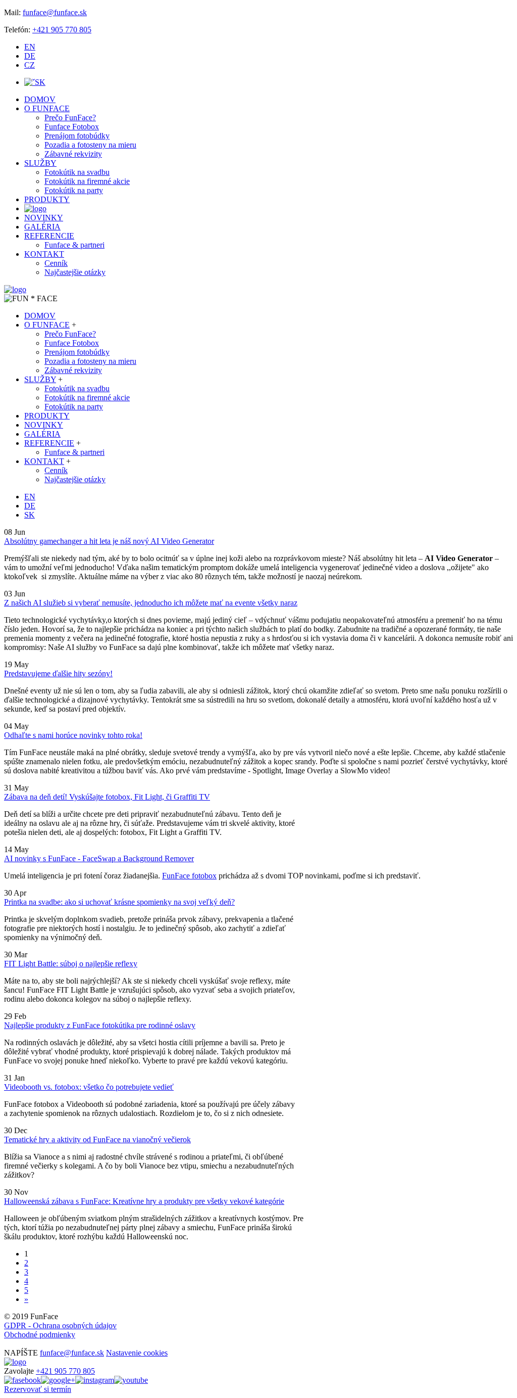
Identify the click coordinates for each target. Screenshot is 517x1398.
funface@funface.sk (55, 12)
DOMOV (40, 99)
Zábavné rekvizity (73, 154)
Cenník (56, 263)
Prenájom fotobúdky (77, 135)
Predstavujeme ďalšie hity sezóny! (58, 673)
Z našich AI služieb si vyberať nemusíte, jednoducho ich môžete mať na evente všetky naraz (150, 602)
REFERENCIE (49, 235)
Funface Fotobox (71, 126)
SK (40, 82)
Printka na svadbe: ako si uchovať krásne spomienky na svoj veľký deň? (119, 902)
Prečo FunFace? (70, 117)
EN (29, 46)
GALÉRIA (42, 226)
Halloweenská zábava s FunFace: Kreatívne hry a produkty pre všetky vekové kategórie (144, 1201)
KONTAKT (44, 254)
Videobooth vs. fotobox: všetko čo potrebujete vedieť (89, 1087)
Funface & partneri (74, 245)
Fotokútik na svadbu (77, 172)
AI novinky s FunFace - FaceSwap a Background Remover (99, 858)
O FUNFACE (47, 108)
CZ (29, 65)
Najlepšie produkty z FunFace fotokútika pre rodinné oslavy (99, 1025)
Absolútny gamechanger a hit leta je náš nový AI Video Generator (109, 541)
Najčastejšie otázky (75, 272)
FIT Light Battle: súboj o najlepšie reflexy (70, 963)
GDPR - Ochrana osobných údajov (60, 1325)
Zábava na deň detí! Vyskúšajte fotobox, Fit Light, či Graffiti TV (107, 797)
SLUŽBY (40, 163)
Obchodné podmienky (39, 1334)
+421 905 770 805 (61, 29)
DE (29, 56)
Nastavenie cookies (137, 1352)
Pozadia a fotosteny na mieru (90, 145)
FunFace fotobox (189, 875)
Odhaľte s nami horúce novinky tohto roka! (73, 735)
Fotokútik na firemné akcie (87, 181)
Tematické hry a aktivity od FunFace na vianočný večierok (97, 1139)
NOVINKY (43, 217)
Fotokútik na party (73, 190)
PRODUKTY (47, 199)
